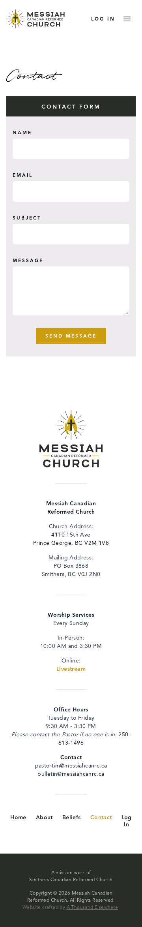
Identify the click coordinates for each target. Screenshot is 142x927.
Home (18, 817)
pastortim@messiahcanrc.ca (71, 766)
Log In (126, 821)
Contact (101, 817)
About (44, 817)
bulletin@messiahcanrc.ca (71, 774)
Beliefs (71, 817)
